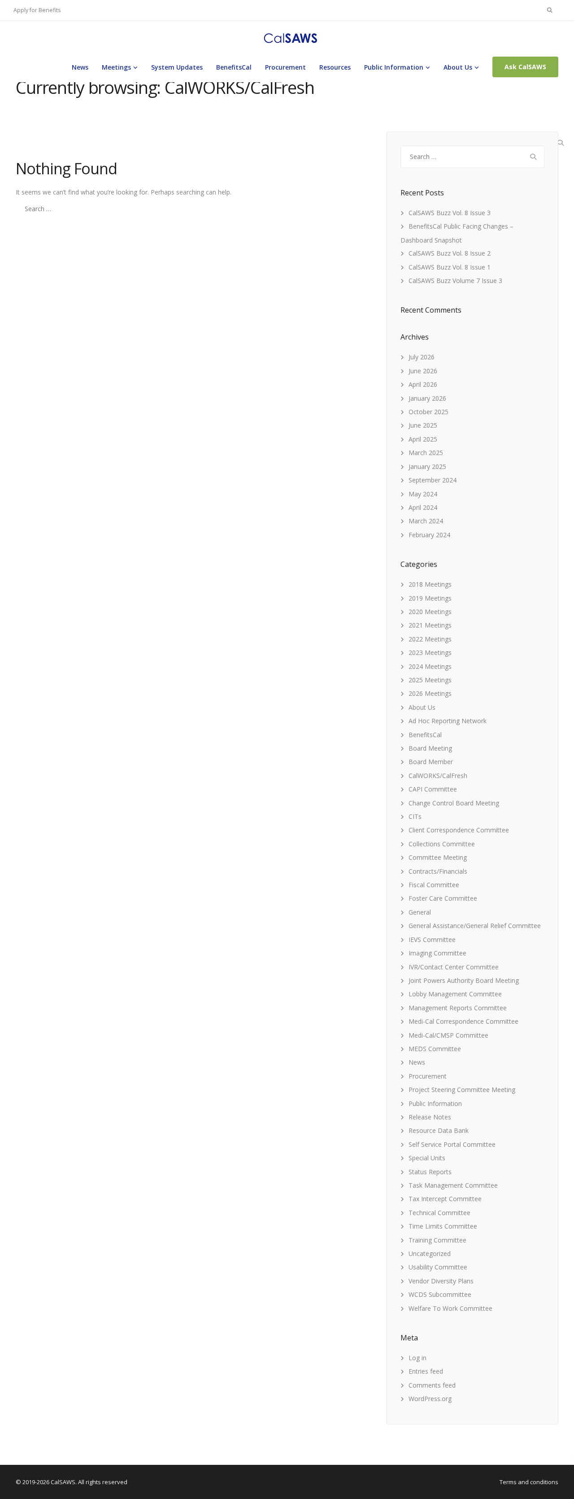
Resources (335, 67)
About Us (458, 67)
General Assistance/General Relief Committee (475, 925)
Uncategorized (430, 1253)
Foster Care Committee (443, 898)
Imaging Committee (437, 953)
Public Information (393, 67)
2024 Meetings (430, 666)
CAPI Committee (433, 789)
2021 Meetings (430, 625)
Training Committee (437, 1240)
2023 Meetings (430, 652)
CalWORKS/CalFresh (438, 775)
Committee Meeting (438, 857)
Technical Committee (439, 1212)
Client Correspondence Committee (459, 830)
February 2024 (429, 535)
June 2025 (423, 425)
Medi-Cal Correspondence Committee (463, 1021)
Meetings (116, 67)
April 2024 (423, 507)
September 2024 (433, 480)
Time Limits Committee (443, 1226)
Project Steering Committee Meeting (462, 1089)
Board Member (431, 761)
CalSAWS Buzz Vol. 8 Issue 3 (450, 212)
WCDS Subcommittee (440, 1294)
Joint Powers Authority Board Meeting (464, 980)
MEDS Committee (435, 1048)
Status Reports (430, 1171)
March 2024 (426, 521)
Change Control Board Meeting (454, 803)
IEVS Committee (432, 939)
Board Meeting (430, 748)
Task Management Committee (453, 1185)
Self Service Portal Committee (452, 1144)
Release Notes (430, 1117)
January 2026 (427, 398)
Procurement (285, 67)
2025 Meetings (430, 680)
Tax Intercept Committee (445, 1198)
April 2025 (423, 439)
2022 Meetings (430, 639)
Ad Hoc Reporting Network (448, 720)
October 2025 (428, 411)
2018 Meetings (430, 584)
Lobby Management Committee (455, 994)
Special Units (427, 1158)
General (420, 912)
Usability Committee (438, 1267)
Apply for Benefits (37, 10)
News (80, 67)
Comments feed (432, 1385)
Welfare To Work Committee (450, 1308)
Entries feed (426, 1371)
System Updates (177, 67)
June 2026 (423, 371)
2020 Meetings (430, 611)
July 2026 (422, 357)
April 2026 (423, 384)
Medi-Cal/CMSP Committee (448, 1035)
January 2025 (427, 466)
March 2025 (426, 452)
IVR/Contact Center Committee (454, 967)
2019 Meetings (430, 598)
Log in (417, 1357)
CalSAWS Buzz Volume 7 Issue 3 (455, 280)
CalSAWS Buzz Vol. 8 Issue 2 (450, 253)
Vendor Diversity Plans (441, 1281)
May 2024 (423, 494)
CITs (415, 816)
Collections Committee (442, 844)
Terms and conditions (529, 1482)
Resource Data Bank (439, 1130)
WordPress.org (430, 1398)
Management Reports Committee (458, 1008)
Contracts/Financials (438, 871)
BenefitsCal (234, 67)
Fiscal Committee (434, 884)
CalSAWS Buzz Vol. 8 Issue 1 (450, 267)
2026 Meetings (430, 693)
